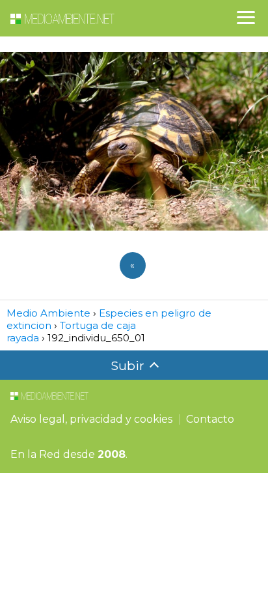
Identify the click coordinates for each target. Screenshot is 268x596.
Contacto (210, 419)
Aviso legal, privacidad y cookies (91, 419)
